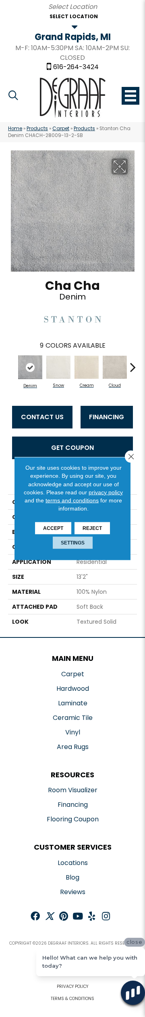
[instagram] (106, 917)
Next (133, 363)
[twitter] (49, 917)
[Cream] (86, 367)
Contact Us (42, 417)
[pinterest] (63, 917)
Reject (92, 528)
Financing (106, 417)
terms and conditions (72, 500)
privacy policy (106, 492)
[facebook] (35, 917)
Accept (53, 528)
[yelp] (91, 917)
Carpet (60, 128)
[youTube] (77, 917)
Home (15, 128)
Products (37, 128)
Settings (73, 542)
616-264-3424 (76, 67)
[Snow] (58, 367)
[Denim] (30, 367)
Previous (12, 363)
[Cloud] (115, 367)
